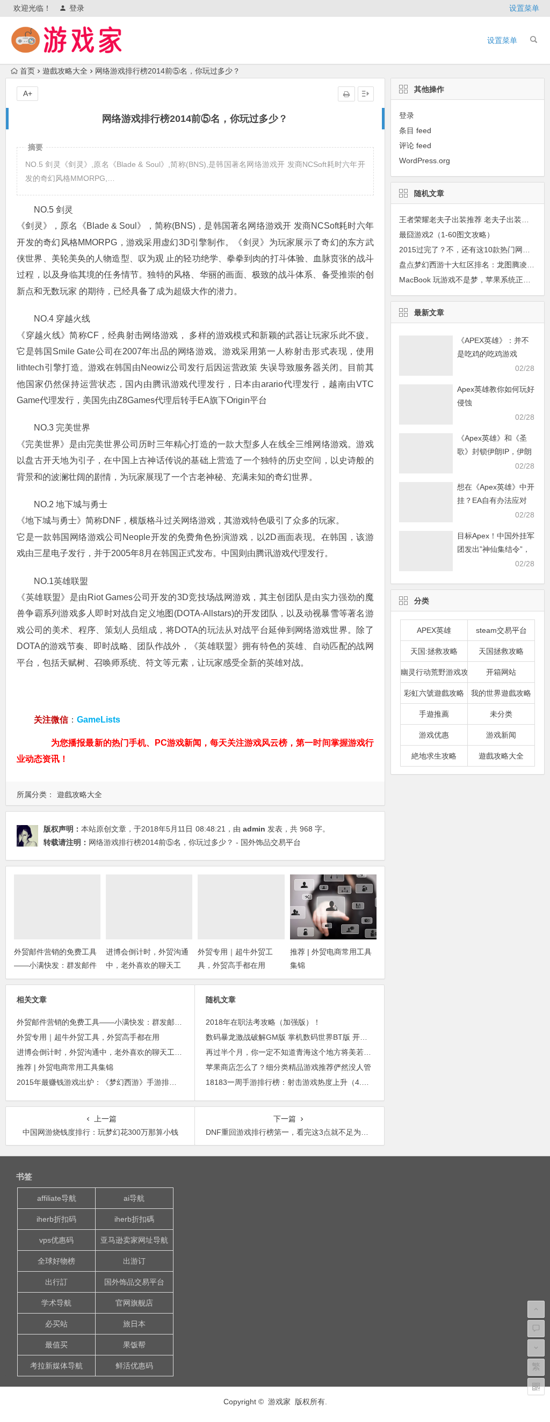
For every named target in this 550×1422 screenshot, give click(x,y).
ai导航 (134, 1198)
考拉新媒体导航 (56, 1365)
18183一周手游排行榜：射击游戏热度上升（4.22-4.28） (300, 1082)
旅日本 (134, 1323)
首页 (27, 71)
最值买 (56, 1344)
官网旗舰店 (134, 1303)
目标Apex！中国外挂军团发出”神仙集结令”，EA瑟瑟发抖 (495, 549)
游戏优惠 (434, 735)
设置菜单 (524, 8)
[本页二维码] (536, 1386)
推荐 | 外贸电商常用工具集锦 (65, 1067)
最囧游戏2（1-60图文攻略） (446, 234)
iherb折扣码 (56, 1219)
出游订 (134, 1261)
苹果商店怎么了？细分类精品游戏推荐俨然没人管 (288, 1067)
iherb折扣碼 (134, 1219)
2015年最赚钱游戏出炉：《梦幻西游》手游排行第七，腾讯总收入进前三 (138, 1082)
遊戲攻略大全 (65, 71)
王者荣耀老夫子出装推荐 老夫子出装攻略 (468, 219)
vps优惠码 (56, 1240)
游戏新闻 (501, 735)
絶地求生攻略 (434, 756)
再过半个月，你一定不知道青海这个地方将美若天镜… (296, 1052)
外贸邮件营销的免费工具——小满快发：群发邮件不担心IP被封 (55, 965)
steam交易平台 (501, 630)
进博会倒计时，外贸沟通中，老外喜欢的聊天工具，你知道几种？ (147, 965)
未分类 (501, 714)
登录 (76, 8)
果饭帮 (134, 1344)
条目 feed (415, 130)
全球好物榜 (56, 1261)
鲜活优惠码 (134, 1365)
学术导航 (56, 1303)
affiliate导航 (56, 1198)
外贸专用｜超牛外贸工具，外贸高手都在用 (88, 1037)
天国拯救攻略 (501, 651)
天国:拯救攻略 (434, 651)
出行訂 (56, 1282)
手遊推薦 (434, 714)
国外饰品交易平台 (134, 1282)
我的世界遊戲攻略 (501, 693)
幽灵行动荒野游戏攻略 (434, 672)
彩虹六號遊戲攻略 (434, 693)
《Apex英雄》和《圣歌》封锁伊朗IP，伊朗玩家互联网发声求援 (494, 451)
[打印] (346, 93)
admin (254, 829)
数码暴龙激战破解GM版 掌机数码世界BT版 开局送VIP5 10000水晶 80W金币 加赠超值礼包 (358, 1037)
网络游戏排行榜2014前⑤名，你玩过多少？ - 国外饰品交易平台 (195, 842)
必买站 (56, 1323)
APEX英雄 (434, 630)
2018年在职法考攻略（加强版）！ (263, 1022)
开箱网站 (501, 672)
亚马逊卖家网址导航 (134, 1240)
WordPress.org (424, 160)
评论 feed (415, 145)
